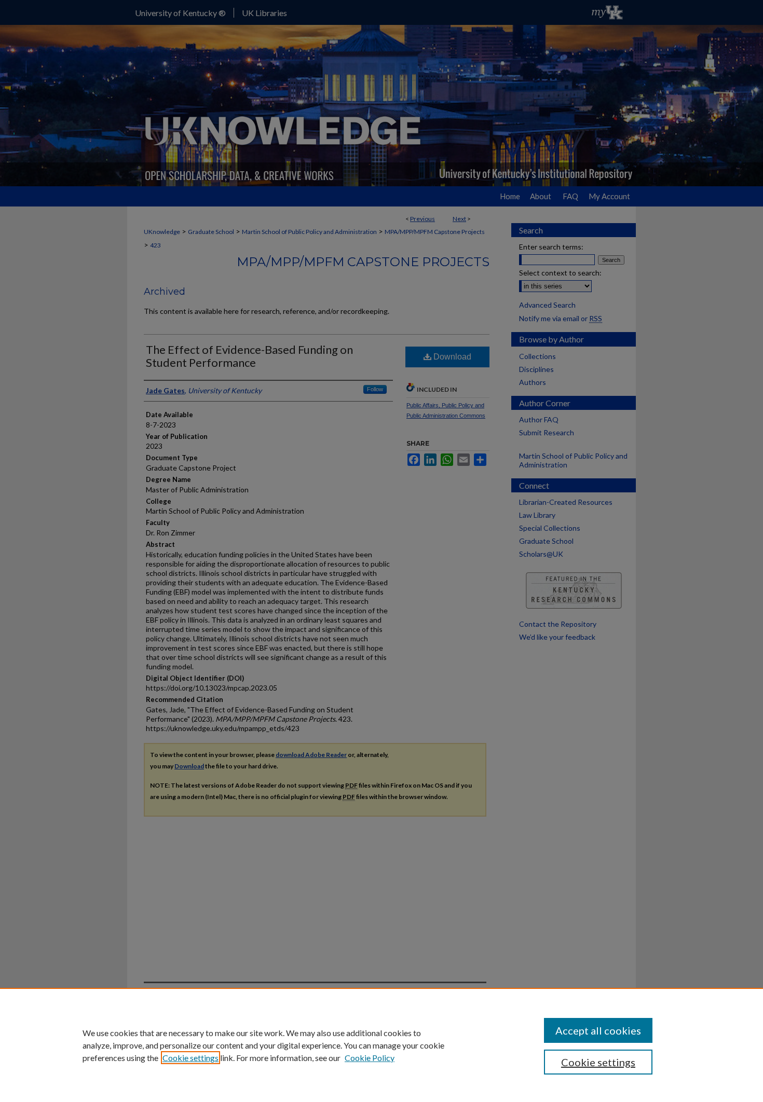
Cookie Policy (369, 1058)
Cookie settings (190, 1058)
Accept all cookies (598, 1030)
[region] (381, 1045)
